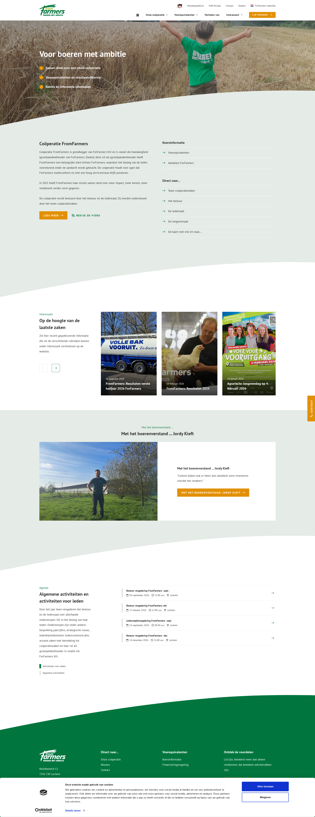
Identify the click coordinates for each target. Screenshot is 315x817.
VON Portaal (215, 5)
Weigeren (265, 797)
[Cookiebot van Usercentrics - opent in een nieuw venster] (43, 810)
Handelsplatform (195, 5)
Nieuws (105, 765)
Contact (229, 5)
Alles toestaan (265, 786)
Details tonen (73, 810)
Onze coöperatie (111, 759)
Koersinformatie (171, 759)
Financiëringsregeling (175, 765)
